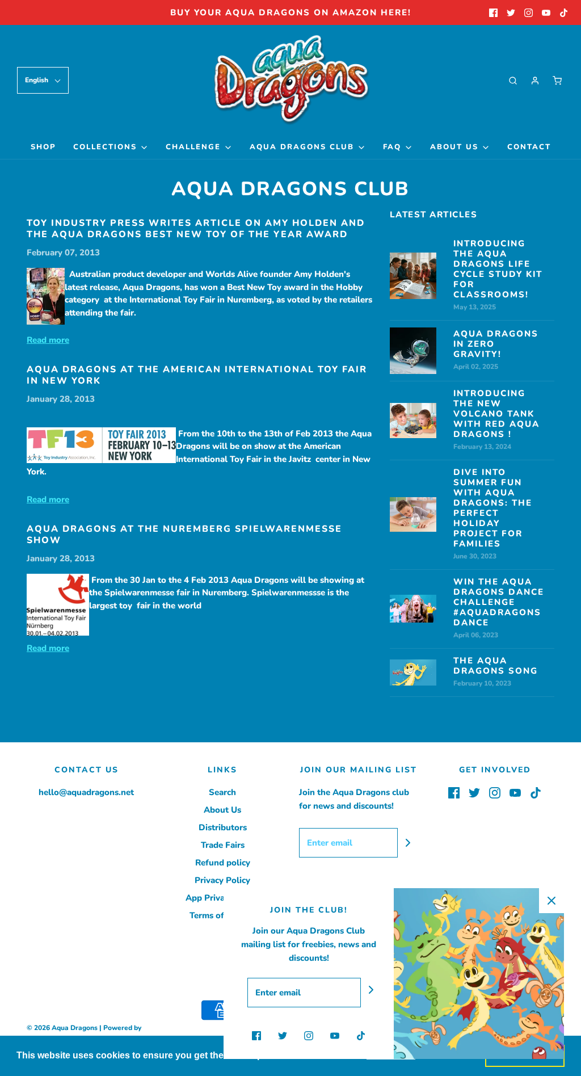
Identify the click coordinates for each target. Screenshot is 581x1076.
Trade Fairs (223, 845)
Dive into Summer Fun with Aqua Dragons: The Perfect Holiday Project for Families (492, 507)
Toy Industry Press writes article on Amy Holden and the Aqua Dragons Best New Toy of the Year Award (196, 229)
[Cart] (557, 80)
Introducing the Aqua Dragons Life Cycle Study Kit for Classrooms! (497, 269)
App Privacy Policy (223, 897)
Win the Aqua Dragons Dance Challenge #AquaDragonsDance (498, 602)
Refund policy (222, 862)
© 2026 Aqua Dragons (62, 1027)
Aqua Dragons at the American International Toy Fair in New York (197, 375)
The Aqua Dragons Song (495, 665)
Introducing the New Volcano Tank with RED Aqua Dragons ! (496, 414)
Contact (529, 147)
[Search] (513, 80)
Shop (43, 147)
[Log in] (535, 80)
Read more (48, 340)
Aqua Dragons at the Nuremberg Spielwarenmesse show (184, 535)
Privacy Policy (222, 880)
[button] (43, 80)
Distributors (223, 827)
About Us (222, 810)
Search (222, 792)
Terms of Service (222, 915)
